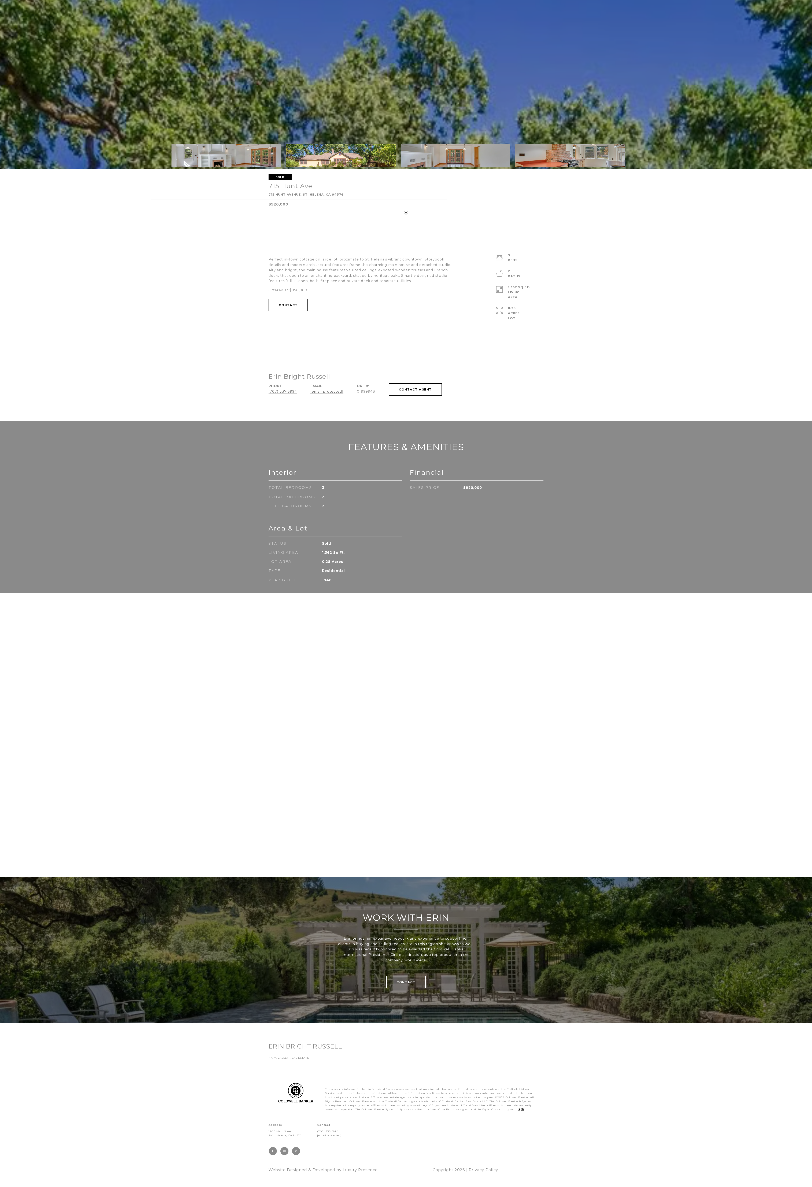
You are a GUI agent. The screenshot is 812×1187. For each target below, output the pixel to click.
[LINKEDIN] (296, 1151)
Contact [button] (288, 305)
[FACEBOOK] (273, 1151)
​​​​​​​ (329, 1135)
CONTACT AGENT (415, 389)
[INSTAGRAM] (284, 1151)
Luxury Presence (360, 1170)
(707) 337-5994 (283, 391)
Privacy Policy (483, 1170)
